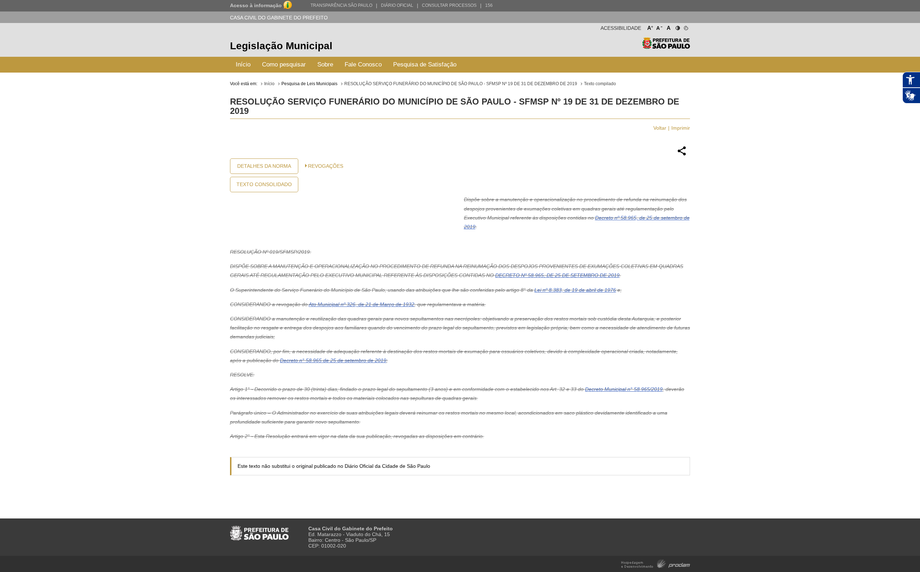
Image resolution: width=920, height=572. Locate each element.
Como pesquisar (284, 64)
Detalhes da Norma (264, 166)
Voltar (659, 128)
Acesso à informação (256, 5)
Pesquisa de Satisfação (424, 64)
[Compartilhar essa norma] (682, 154)
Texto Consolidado (264, 184)
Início (243, 64)
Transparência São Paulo (341, 5)
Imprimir (680, 128)
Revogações (325, 166)
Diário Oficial (397, 5)
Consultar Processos (449, 5)
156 (489, 5)
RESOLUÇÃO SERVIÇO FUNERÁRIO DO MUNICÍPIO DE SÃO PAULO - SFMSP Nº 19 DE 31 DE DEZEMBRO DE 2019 (460, 83)
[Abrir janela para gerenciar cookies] (685, 26)
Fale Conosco (363, 64)
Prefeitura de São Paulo (666, 47)
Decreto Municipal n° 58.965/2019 (624, 389)
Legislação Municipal (281, 45)
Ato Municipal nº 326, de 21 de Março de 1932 (361, 304)
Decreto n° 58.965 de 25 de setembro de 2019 (333, 360)
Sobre (325, 64)
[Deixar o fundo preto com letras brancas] (677, 26)
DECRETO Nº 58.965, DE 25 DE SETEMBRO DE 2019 (557, 275)
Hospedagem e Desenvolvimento (655, 563)
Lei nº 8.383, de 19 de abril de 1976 (575, 290)
